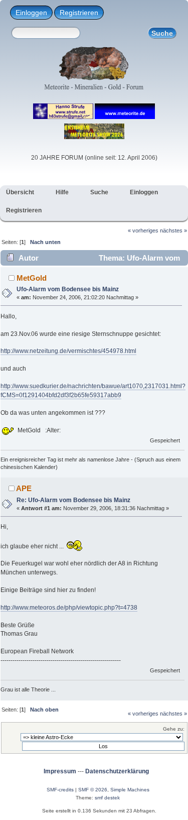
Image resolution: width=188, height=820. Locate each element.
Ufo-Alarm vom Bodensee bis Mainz (68, 289)
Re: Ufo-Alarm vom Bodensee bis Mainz (73, 500)
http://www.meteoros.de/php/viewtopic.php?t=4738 (69, 607)
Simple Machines (129, 789)
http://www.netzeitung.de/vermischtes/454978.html (68, 351)
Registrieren (79, 13)
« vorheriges (143, 230)
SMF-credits (60, 789)
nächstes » (173, 230)
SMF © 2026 (92, 789)
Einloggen (31, 13)
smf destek (107, 797)
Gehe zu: (173, 729)
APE (24, 488)
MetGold (32, 278)
